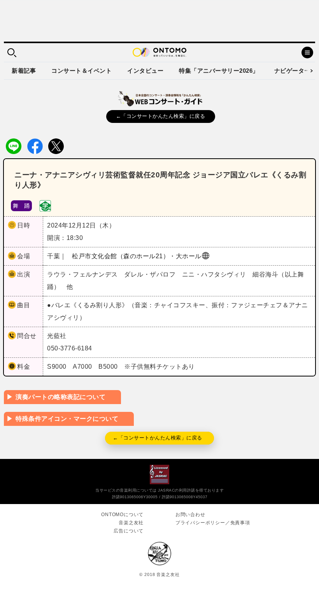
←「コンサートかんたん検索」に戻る (160, 116)
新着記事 (24, 70)
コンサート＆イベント (81, 70)
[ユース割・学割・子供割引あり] (45, 205)
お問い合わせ (190, 514)
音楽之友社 (131, 522)
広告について (129, 531)
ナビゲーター (292, 70)
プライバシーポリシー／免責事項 (212, 522)
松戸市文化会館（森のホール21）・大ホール (137, 256)
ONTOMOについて (122, 514)
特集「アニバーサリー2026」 (219, 70)
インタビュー (145, 70)
